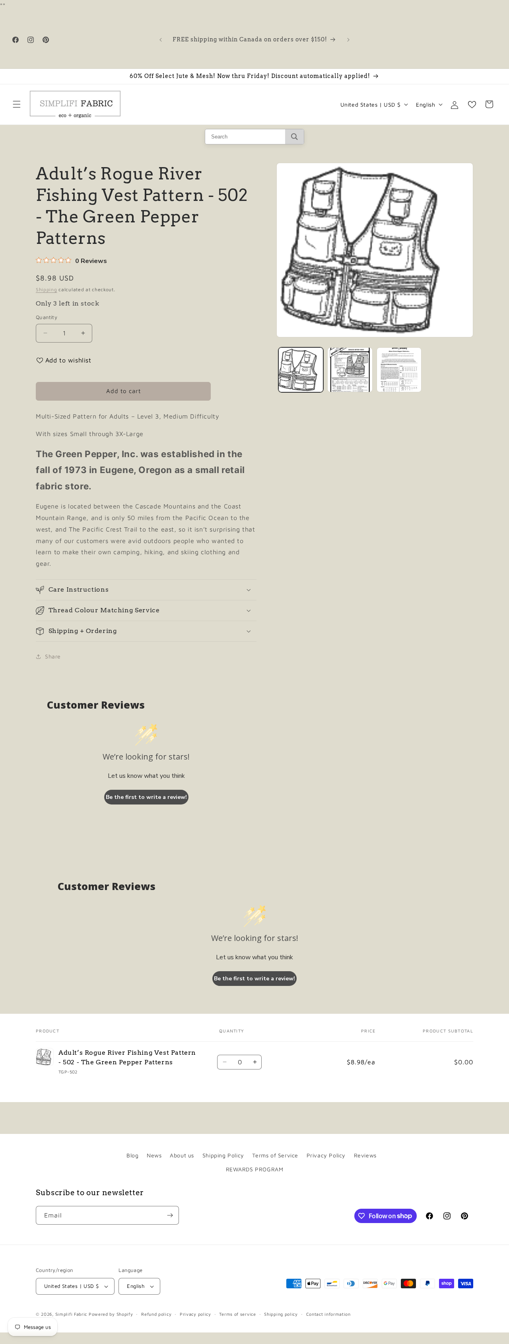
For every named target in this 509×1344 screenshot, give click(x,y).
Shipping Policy (223, 1155)
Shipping (46, 289)
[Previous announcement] (160, 39)
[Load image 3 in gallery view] (399, 369)
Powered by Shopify (111, 1314)
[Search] (294, 136)
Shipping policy (281, 1314)
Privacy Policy (326, 1155)
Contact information (328, 1314)
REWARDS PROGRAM (255, 1169)
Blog (132, 1155)
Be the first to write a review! (146, 797)
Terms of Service (275, 1155)
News (154, 1155)
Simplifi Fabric (71, 1314)
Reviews (365, 1155)
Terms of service (237, 1314)
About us (182, 1155)
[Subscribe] (170, 1215)
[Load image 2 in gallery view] (349, 369)
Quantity (46, 317)
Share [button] (53, 656)
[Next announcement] (348, 39)
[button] (16, 104)
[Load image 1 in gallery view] (300, 369)
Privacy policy (195, 1314)
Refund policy (156, 1314)
